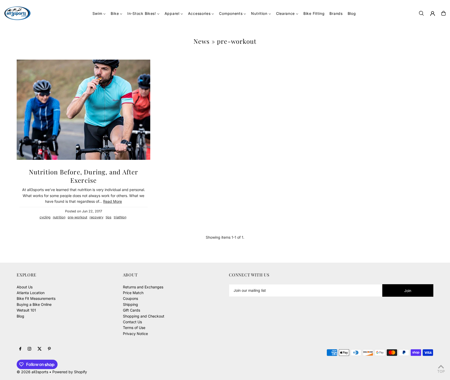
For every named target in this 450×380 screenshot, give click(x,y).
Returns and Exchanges (143, 287)
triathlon (120, 217)
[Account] (432, 13)
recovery (96, 217)
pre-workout (77, 217)
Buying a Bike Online (34, 304)
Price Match (133, 292)
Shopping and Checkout (143, 316)
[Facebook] (20, 349)
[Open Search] (421, 13)
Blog (20, 316)
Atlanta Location (31, 292)
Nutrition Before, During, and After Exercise (83, 176)
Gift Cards (131, 310)
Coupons (130, 298)
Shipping (130, 304)
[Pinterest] (49, 349)
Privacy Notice (135, 333)
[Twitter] (40, 349)
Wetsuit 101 (26, 310)
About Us (25, 287)
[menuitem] (99, 13)
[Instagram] (29, 349)
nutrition (59, 217)
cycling (45, 217)
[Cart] (443, 13)
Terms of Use (134, 327)
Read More (112, 201)
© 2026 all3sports (32, 372)
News (201, 41)
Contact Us (132, 322)
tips (108, 217)
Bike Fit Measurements (36, 298)
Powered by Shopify (69, 372)
